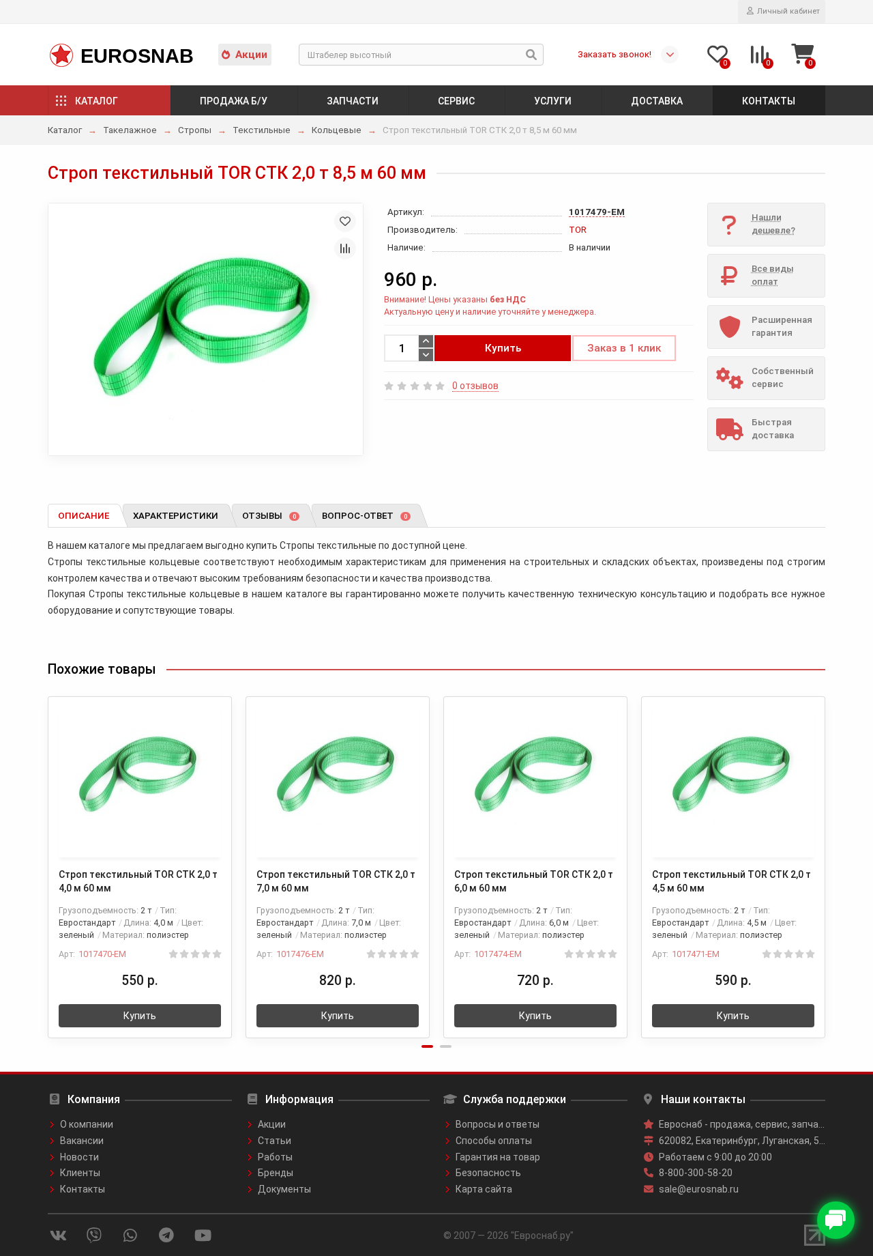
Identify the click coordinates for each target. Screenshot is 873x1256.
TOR (578, 230)
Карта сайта (484, 1189)
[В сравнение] (345, 248)
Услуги (553, 101)
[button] (427, 1046)
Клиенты (80, 1172)
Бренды (275, 1172)
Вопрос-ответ (364, 516)
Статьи (274, 1140)
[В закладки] (345, 221)
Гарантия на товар (498, 1157)
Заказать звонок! (614, 54)
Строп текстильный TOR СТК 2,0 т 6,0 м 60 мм (533, 881)
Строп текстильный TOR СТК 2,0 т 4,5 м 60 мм (731, 881)
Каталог (96, 101)
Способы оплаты (494, 1140)
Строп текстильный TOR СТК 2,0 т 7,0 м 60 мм (335, 881)
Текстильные (262, 130)
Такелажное (130, 130)
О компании (86, 1124)
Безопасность (488, 1172)
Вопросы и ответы (497, 1124)
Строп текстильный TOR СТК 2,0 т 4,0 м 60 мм (138, 881)
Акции (251, 54)
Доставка (657, 101)
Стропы (194, 130)
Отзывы (269, 516)
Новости (79, 1157)
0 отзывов (475, 385)
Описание (83, 516)
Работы (275, 1157)
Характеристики (175, 516)
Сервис (456, 101)
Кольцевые (336, 130)
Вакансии (82, 1140)
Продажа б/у (233, 101)
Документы (284, 1189)
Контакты (768, 101)
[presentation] (49, 858)
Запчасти (353, 101)
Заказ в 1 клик (624, 348)
